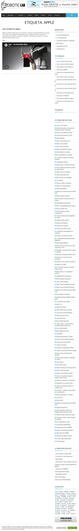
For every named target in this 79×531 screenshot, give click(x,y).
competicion (63, 495)
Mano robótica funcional (62, 146)
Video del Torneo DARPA (62, 433)
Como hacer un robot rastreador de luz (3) (66, 461)
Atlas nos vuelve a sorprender (63, 183)
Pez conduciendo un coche (63, 422)
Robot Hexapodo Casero (62, 315)
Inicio (3, 15)
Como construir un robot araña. (64, 61)
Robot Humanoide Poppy (62, 370)
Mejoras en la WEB (61, 264)
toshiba (58, 513)
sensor (58, 510)
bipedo (66, 491)
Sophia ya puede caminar (62, 220)
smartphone (72, 510)
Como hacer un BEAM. (62, 69)
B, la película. (59, 180)
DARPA (64, 496)
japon (61, 501)
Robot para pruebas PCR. (62, 174)
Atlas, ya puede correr (61, 208)
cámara (58, 496)
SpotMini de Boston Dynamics (63, 276)
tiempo (58, 512)
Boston (72, 491)
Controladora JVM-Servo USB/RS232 (65, 40)
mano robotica (72, 503)
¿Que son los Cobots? (61, 125)
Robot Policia (59, 400)
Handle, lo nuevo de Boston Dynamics (65, 261)
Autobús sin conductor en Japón (64, 235)
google (63, 500)
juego (66, 501)
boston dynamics (61, 493)
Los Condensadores (61, 37)
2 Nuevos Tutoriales (61, 345)
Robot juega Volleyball (62, 243)
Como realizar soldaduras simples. (65, 98)
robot (63, 506)
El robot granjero (60, 441)
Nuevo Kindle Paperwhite (62, 321)
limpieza (59, 503)
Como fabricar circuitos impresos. (64, 67)
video (64, 513)
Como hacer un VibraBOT (62, 95)
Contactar (56, 15)
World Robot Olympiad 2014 (63, 424)
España (66, 498)
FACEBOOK (59, 110)
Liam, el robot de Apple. (11, 29)
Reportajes (10, 15)
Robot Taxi (59, 304)
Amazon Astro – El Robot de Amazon (65, 164)
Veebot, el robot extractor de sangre (65, 414)
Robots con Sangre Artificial (63, 186)
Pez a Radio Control (61, 364)
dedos (70, 496)
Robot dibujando (60, 138)
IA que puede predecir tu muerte (64, 135)
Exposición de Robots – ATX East (64, 394)
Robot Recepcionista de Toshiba (64, 336)
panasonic (64, 505)
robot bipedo (70, 506)
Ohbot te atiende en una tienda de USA (66, 367)
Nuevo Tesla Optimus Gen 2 (63, 141)
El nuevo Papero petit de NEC (63, 438)
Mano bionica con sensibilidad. (64, 177)
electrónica (59, 498)
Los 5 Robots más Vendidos (63, 301)
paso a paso (72, 505)
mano (64, 503)
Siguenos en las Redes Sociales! (64, 373)
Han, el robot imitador (61, 328)
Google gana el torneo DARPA (64, 427)
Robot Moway (59, 43)
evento (72, 498)
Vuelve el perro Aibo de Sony (63, 228)
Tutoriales (20, 15)
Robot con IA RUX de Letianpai (63, 149)
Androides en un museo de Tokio (64, 383)
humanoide (70, 500)
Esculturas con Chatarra (62, 225)
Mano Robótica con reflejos (63, 152)
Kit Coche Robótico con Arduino (64, 154)
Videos (36, 15)
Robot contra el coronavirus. (63, 172)
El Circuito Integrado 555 (62, 35)
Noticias (30, 15)
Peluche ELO (59, 397)
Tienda (49, 15)
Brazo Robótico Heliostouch (63, 203)
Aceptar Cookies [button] (72, 527)
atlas (61, 491)
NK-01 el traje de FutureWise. (63, 278)
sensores (64, 510)
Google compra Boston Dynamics (64, 430)
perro (58, 506)
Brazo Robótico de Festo (62, 331)
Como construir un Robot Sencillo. (65, 64)
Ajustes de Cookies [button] (61, 527)
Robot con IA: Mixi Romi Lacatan (64, 132)
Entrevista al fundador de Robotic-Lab (65, 254)
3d (57, 491)
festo (58, 500)
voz (69, 513)
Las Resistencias (60, 49)
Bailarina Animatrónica (62, 407)
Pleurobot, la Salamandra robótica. (65, 347)
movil (58, 505)
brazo (68, 493)
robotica (59, 508)
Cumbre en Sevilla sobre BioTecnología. (66, 350)
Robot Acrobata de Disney (62, 195)
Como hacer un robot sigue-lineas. (65, 92)
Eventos (43, 15)
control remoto (72, 495)
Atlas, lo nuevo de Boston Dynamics (65, 287)
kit (70, 501)
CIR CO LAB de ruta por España (64, 310)
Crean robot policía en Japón (62, 471)
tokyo (69, 512)
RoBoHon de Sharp (61, 307)
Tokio (63, 512)
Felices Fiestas (59, 362)
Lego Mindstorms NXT (62, 46)
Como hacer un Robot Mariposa (64, 312)
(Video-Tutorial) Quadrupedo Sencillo (65, 284)
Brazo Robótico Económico (63, 294)
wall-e (73, 513)
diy (74, 496)
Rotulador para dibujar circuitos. (64, 435)
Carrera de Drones (60, 318)
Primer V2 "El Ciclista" (60, 477)
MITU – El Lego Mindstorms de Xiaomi (65, 205)
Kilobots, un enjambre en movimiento (65, 380)
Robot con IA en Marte (62, 143)
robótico (71, 508)
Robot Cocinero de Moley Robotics (65, 339)
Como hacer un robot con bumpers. (65, 77)
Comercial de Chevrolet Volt (63, 342)
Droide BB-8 (59, 333)
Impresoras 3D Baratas (62, 223)
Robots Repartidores (61, 188)
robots (64, 508)
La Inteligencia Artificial (62, 162)
